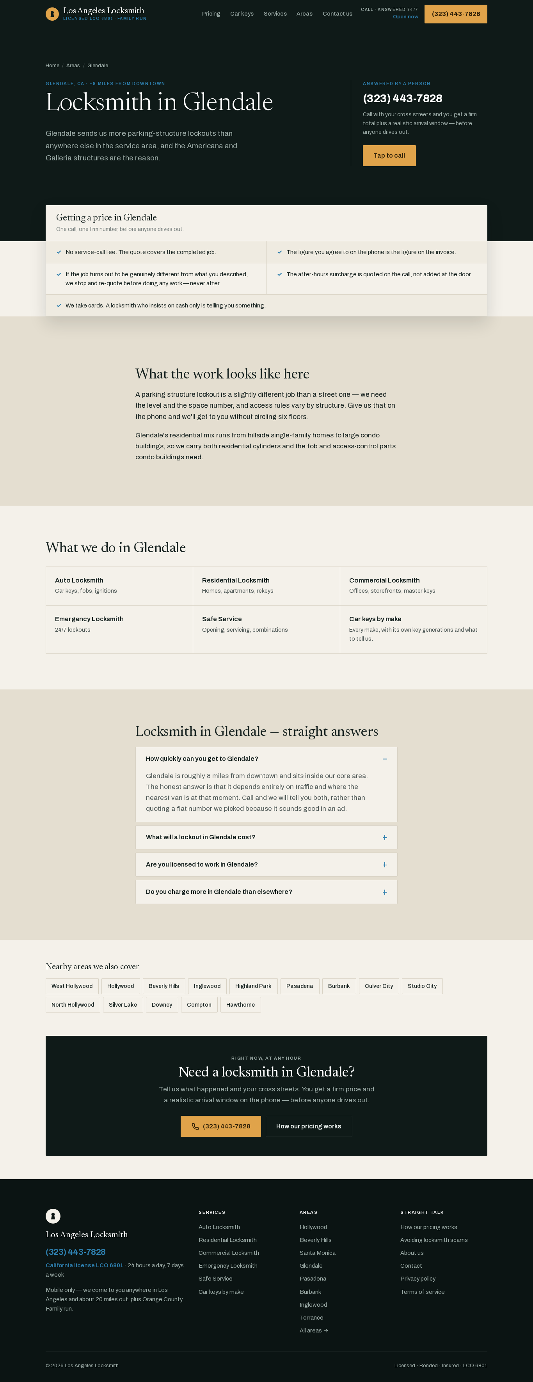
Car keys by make (221, 1292)
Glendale (311, 1266)
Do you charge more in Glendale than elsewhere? (219, 891)
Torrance (311, 1317)
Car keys (242, 14)
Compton (199, 1005)
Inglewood (207, 986)
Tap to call (389, 155)
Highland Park (253, 986)
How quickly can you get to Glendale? (202, 758)
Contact (411, 1266)
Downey (162, 1005)
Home (52, 65)
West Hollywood (72, 986)
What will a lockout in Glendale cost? (201, 837)
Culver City (379, 986)
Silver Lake (123, 1005)
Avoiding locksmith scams (434, 1240)
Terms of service (422, 1292)
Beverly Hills (164, 986)
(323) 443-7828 (456, 14)
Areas (305, 14)
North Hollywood (73, 1005)
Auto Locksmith (219, 1227)
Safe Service (216, 1278)
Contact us (337, 14)
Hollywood (120, 986)
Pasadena (299, 986)
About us (412, 1253)
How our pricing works (308, 1126)
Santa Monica (318, 1253)
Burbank (339, 986)
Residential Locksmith (228, 1240)
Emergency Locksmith (228, 1266)
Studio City (422, 986)
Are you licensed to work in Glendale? (202, 864)
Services (275, 14)
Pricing (211, 14)
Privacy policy (417, 1278)
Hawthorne (240, 1005)
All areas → (314, 1330)
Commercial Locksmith (229, 1253)
